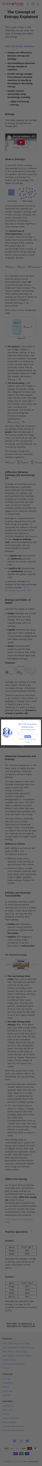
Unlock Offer (28, 736)
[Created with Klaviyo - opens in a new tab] (21, 745)
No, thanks (28, 742)
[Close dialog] (39, 721)
